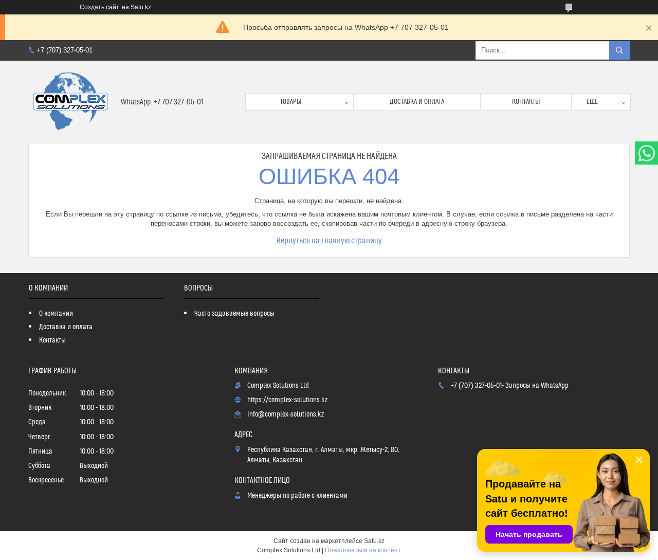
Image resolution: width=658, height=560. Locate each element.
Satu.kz (374, 541)
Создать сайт (99, 7)
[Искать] (619, 50)
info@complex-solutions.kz (285, 414)
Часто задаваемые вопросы (234, 314)
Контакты (526, 102)
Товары (291, 102)
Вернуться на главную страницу (329, 240)
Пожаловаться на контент (363, 550)
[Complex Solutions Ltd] (70, 102)
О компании (56, 314)
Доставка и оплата (417, 102)
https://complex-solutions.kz (287, 400)
